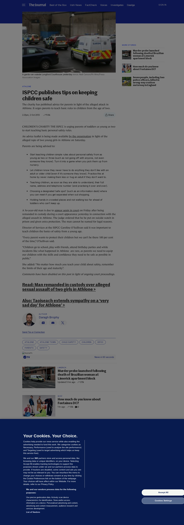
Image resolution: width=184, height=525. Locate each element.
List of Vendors (33, 512)
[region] (92, 472)
